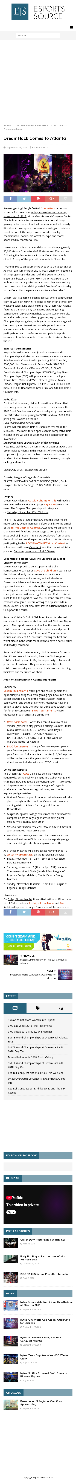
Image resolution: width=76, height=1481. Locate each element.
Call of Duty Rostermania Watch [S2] (42, 1239)
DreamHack (48, 208)
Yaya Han (50, 504)
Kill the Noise (46, 903)
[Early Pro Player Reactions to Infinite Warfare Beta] (11, 1259)
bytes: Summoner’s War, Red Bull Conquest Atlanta (40, 1339)
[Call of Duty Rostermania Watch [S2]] (11, 1243)
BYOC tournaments (44, 710)
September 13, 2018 (16, 147)
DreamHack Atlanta (16, 690)
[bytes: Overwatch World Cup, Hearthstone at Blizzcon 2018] (11, 1305)
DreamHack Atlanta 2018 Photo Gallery (30, 1057)
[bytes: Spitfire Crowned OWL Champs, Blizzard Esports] (11, 1377)
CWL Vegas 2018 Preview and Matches (30, 1031)
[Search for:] (38, 35)
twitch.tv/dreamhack (20, 854)
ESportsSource (40, 147)
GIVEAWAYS (13, 1392)
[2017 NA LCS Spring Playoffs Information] (11, 1277)
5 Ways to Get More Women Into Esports (31, 1020)
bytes (10, 1293)
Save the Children (45, 570)
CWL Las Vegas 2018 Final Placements (30, 1025)
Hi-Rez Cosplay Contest (25, 527)
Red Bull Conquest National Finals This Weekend (35, 1073)
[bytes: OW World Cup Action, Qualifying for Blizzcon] (11, 1323)
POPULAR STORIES (18, 1231)
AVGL (26, 773)
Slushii (32, 903)
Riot (62, 903)
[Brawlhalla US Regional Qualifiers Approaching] (11, 1405)
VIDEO (15, 1178)
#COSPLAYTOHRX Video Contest (45, 543)
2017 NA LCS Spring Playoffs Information (45, 1274)
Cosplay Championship (42, 500)
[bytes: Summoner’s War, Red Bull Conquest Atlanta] (11, 1341)
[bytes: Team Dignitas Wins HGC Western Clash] (11, 1359)
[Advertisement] (38, 83)
